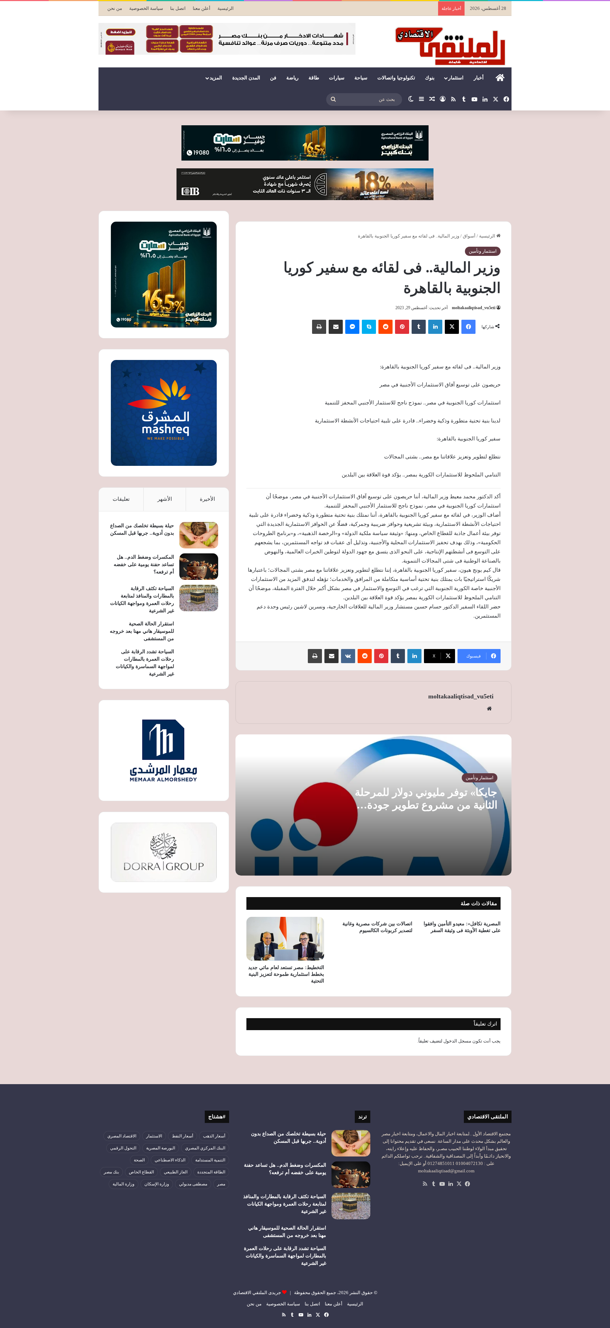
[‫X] (452, 327)
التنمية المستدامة (210, 1160)
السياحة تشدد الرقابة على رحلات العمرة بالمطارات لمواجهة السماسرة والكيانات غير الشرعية (285, 1256)
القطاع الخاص (141, 1172)
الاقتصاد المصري (121, 1136)
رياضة (292, 77)
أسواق (469, 236)
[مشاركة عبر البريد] (336, 327)
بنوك (430, 77)
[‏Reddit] (385, 327)
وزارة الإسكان (156, 1184)
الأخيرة (207, 499)
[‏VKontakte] (348, 656)
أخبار (479, 77)
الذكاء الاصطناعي (170, 1160)
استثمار (456, 77)
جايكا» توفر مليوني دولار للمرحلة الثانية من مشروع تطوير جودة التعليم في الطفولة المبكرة (426, 804)
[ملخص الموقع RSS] (425, 1184)
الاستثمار (154, 1136)
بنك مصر (111, 1172)
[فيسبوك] (468, 327)
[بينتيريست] (402, 327)
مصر (221, 1184)
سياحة (360, 77)
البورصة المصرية (160, 1148)
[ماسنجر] (352, 327)
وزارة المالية (123, 1184)
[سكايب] (369, 327)
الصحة (139, 1160)
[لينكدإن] (435, 327)
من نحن (114, 8)
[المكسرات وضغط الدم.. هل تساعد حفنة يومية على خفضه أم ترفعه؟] (198, 566)
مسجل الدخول (457, 1041)
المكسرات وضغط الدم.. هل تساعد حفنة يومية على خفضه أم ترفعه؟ (144, 564)
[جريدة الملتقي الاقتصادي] (452, 46)
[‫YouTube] (442, 1184)
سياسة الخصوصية (146, 8)
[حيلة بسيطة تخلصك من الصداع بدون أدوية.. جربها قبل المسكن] (198, 535)
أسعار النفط (182, 1136)
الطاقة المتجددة (211, 1172)
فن (273, 77)
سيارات (337, 77)
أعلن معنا (201, 8)
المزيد (216, 77)
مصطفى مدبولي (193, 1184)
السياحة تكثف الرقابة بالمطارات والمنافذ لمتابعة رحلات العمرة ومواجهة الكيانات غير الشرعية (284, 1204)
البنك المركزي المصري (205, 1148)
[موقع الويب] (489, 708)
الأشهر (164, 499)
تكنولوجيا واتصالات (396, 77)
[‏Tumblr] (419, 327)
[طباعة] (319, 327)
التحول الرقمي (123, 1148)
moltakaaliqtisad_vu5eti (473, 307)
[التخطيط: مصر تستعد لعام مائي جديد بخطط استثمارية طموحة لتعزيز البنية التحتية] (285, 939)
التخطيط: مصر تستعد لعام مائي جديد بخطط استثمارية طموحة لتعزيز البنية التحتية (286, 974)
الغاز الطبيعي (175, 1172)
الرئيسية (225, 8)
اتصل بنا (178, 8)
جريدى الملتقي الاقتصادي (257, 1292)
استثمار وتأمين (483, 251)
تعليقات (121, 499)
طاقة (314, 77)
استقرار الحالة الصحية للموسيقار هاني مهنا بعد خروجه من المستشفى (142, 631)
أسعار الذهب (214, 1136)
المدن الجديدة (246, 77)
